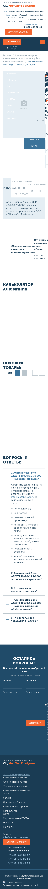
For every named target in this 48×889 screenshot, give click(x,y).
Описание (7, 188)
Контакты (11, 118)
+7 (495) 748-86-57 (19, 855)
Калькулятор (10, 811)
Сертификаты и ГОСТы (13, 96)
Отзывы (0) (41, 187)
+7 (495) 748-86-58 (19, 858)
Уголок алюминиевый (15, 786)
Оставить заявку (18, 32)
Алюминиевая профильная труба (20, 58)
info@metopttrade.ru (22, 497)
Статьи (10, 112)
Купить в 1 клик (34, 142)
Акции (10, 105)
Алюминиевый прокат (27, 55)
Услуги (10, 61)
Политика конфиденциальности (16, 775)
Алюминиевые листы (15, 777)
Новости (8, 822)
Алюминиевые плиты (15, 781)
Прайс (10, 67)
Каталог (12, 42)
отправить (35, 723)
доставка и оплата (24, 187)
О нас (8, 51)
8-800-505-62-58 (18, 850)
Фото (9, 86)
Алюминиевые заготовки (17, 790)
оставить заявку (16, 842)
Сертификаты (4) (32, 187)
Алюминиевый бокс (14, 61)
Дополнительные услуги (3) (15, 187)
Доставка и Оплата (11, 77)
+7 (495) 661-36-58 (19, 862)
